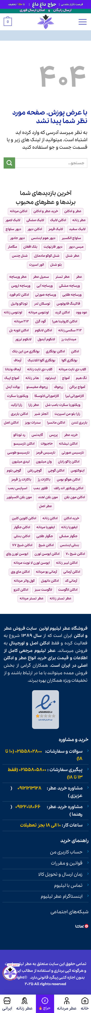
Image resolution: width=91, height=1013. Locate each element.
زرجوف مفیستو (37, 387)
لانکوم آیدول (46, 339)
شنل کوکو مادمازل (46, 256)
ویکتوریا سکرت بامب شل (62, 405)
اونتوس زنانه (13, 312)
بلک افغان (30, 247)
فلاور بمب (40, 488)
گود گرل (40, 321)
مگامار (12, 247)
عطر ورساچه (18, 277)
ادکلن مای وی (20, 572)
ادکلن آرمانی (71, 572)
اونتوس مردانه (38, 312)
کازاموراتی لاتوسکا (46, 396)
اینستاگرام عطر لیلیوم (62, 896)
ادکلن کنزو (21, 590)
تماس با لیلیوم (68, 885)
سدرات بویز (33, 422)
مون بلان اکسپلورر (19, 497)
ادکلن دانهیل (50, 581)
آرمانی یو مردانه (46, 572)
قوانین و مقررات (67, 863)
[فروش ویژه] (45, 1004)
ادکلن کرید (62, 312)
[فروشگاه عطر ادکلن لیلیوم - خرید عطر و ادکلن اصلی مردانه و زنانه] (45, 21)
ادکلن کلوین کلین (24, 518)
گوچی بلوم (14, 470)
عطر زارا (33, 405)
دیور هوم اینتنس (43, 238)
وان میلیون (44, 461)
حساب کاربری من (66, 852)
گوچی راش (34, 470)
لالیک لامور (12, 220)
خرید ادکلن (71, 518)
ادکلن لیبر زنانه (66, 563)
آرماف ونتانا (13, 369)
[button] (82, 22)
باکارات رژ (44, 479)
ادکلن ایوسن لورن (46, 554)
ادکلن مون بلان (74, 497)
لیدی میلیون (21, 461)
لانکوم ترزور (23, 339)
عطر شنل (72, 256)
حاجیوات (47, 443)
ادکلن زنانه (50, 518)
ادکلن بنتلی (22, 536)
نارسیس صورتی (73, 452)
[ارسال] (9, 163)
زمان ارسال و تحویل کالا (60, 874)
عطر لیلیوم (60, 629)
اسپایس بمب (17, 488)
